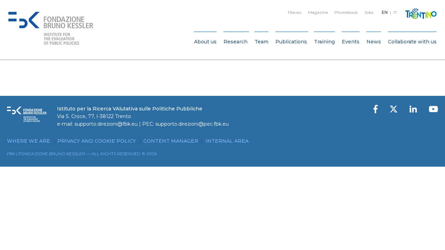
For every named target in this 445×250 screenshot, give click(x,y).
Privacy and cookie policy (96, 141)
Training (324, 42)
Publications (291, 42)
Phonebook (346, 12)
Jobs (368, 12)
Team (261, 42)
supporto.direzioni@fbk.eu (106, 124)
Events (350, 42)
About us (205, 42)
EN (385, 12)
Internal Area (227, 141)
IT (395, 12)
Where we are (28, 141)
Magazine (318, 12)
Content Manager (170, 141)
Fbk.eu (294, 12)
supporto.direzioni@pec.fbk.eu (192, 124)
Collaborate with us (412, 42)
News (373, 42)
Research (236, 42)
